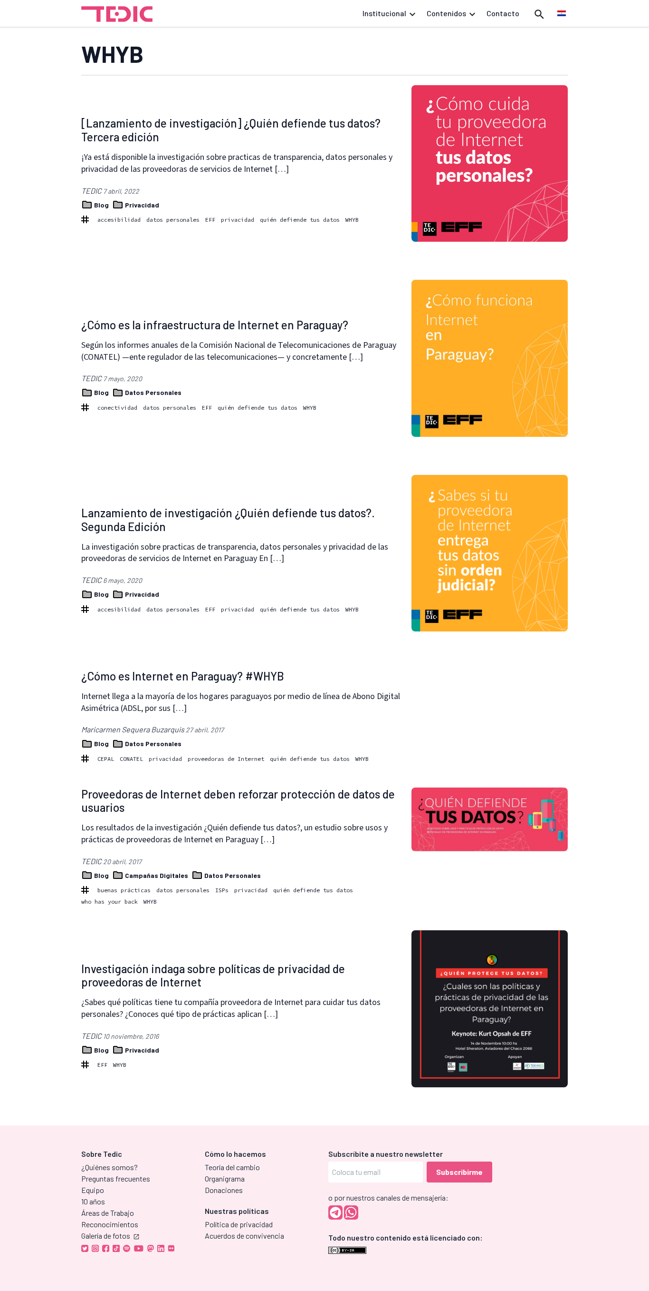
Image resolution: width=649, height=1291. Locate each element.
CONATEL (131, 758)
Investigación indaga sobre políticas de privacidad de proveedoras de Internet (213, 975)
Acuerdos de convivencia (244, 1235)
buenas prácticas (124, 890)
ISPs (222, 890)
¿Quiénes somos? (109, 1167)
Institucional (384, 13)
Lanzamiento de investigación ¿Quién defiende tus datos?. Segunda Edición (228, 519)
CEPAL (105, 758)
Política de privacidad (239, 1224)
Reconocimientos (109, 1224)
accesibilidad (119, 219)
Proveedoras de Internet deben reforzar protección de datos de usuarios (238, 801)
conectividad (117, 407)
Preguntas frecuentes (115, 1178)
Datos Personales (152, 392)
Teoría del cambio (232, 1167)
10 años (93, 1201)
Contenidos (446, 13)
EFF (210, 219)
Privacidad (141, 205)
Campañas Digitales (157, 875)
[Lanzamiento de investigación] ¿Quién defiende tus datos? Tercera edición (231, 130)
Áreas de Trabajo (107, 1212)
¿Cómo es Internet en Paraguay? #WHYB (182, 676)
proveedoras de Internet (226, 758)
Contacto (503, 13)
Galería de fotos (105, 1235)
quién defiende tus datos (300, 219)
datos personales (173, 219)
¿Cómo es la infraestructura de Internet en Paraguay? (214, 325)
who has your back (109, 901)
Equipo (92, 1189)
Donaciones (224, 1189)
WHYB (352, 219)
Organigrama (225, 1178)
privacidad (237, 219)
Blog (101, 205)
